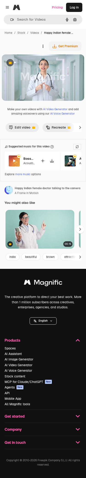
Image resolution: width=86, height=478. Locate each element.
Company (13, 429)
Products (12, 340)
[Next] (80, 127)
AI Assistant (13, 354)
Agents (13, 387)
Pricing (57, 7)
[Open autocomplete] (10, 19)
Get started (15, 416)
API (7, 393)
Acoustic (29, 163)
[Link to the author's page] (9, 191)
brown (50, 257)
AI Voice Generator (62, 113)
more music (23, 174)
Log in (74, 7)
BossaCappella (29, 159)
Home (8, 33)
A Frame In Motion (27, 193)
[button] (43, 321)
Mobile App (13, 398)
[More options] (42, 46)
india (12, 257)
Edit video (19, 128)
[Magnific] (43, 283)
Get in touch (15, 442)
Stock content (15, 376)
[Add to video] (43, 160)
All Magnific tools (17, 404)
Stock (21, 33)
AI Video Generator (55, 109)
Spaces (10, 348)
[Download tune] (52, 160)
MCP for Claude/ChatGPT (28, 382)
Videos (34, 33)
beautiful (31, 257)
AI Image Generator (19, 359)
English (43, 321)
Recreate (56, 128)
